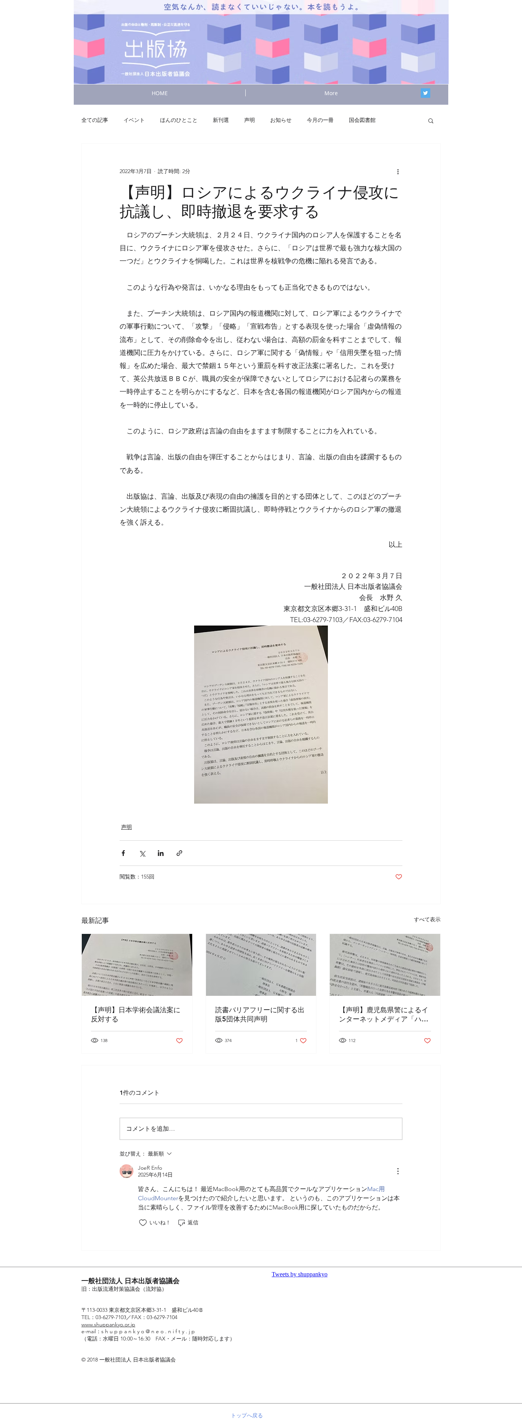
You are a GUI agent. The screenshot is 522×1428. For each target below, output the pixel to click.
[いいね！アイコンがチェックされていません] (143, 1222)
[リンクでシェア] (179, 853)
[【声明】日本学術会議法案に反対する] (137, 965)
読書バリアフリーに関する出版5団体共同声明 (260, 1014)
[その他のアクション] (397, 171)
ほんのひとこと (179, 120)
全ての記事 (94, 120)
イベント (134, 120)
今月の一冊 (320, 120)
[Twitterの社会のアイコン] (425, 93)
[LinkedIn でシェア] (160, 853)
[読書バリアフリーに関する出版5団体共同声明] (261, 965)
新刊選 (221, 120)
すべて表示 (427, 919)
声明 (249, 120)
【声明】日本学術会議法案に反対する (135, 1014)
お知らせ (281, 120)
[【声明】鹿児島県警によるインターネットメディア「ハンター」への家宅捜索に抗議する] (385, 965)
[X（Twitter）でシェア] (142, 853)
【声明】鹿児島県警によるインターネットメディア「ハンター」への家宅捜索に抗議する (383, 1014)
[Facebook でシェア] (123, 853)
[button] (430, 120)
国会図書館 (362, 120)
